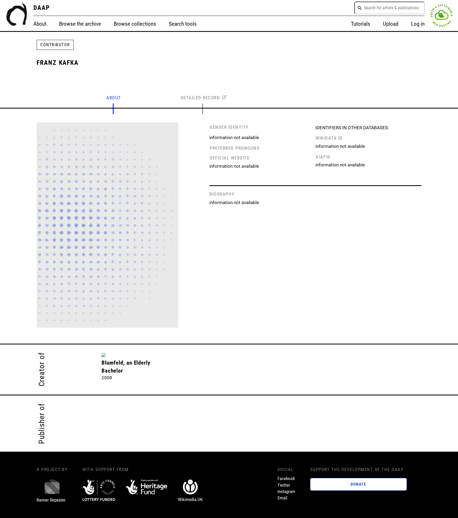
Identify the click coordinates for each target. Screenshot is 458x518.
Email (282, 497)
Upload (390, 23)
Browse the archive (80, 23)
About (39, 23)
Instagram (286, 491)
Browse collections (135, 23)
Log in (418, 23)
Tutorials (360, 23)
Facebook (286, 478)
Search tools (183, 23)
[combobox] (389, 8)
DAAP (41, 7)
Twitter (284, 485)
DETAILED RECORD (200, 97)
